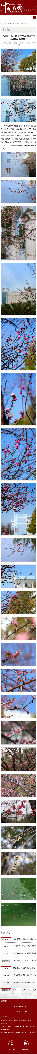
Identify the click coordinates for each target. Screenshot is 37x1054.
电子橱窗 (25, 1049)
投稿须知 (4, 1020)
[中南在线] (11, 7)
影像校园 (20, 23)
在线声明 (17, 1020)
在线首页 (12, 23)
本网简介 (10, 1020)
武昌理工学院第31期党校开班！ (24, 968)
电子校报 (12, 1049)
